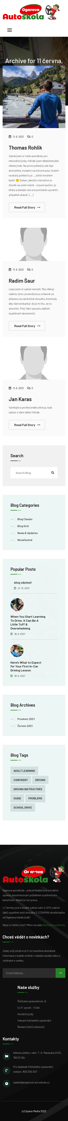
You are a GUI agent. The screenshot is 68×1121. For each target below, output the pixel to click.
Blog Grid (23, 526)
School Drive (23, 807)
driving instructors (28, 789)
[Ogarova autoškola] (31, 11)
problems (35, 798)
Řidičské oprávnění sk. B (31, 1001)
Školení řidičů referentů (30, 1026)
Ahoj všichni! (23, 582)
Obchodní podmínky (54, 925)
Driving (40, 779)
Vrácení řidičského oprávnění (34, 1020)
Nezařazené (24, 539)
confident (21, 779)
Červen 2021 (25, 725)
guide (17, 798)
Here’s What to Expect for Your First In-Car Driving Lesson (25, 666)
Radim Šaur (22, 280)
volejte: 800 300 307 (25, 1071)
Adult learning (24, 770)
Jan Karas (20, 399)
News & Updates (27, 533)
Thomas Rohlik (25, 147)
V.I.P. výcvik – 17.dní (28, 1007)
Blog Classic (25, 519)
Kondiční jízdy (25, 1014)
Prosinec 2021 (26, 718)
